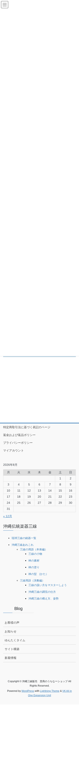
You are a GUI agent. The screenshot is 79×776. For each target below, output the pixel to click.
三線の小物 (35, 553)
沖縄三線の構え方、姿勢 (43, 598)
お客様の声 (12, 622)
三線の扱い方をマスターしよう (47, 585)
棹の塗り (33, 567)
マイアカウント (13, 450)
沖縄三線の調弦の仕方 (42, 591)
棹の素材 (33, 560)
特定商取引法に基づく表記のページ (26, 427)
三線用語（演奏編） (32, 580)
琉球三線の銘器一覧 (24, 538)
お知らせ (10, 631)
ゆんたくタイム (15, 640)
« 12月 (7, 516)
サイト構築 (12, 649)
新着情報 (10, 658)
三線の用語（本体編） (33, 549)
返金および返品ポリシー (19, 435)
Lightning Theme (49, 691)
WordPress (27, 691)
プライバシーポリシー (18, 442)
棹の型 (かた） (38, 574)
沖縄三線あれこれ (22, 544)
